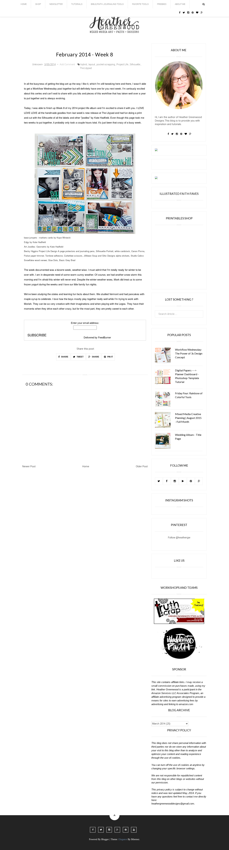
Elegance (123, 839)
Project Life (122, 64)
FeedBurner (104, 337)
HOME (24, 4)
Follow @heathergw (179, 537)
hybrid (83, 64)
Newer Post (29, 466)
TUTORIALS (76, 4)
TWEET (79, 357)
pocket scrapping (106, 64)
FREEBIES (161, 4)
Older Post (142, 466)
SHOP (38, 4)
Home (85, 466)
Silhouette (135, 64)
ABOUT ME (180, 4)
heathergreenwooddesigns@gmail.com (172, 803)
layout (92, 64)
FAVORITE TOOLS (140, 4)
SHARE (64, 357)
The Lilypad (86, 68)
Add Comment (67, 64)
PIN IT (110, 357)
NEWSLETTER (56, 4)
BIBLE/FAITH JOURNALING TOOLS (107, 4)
